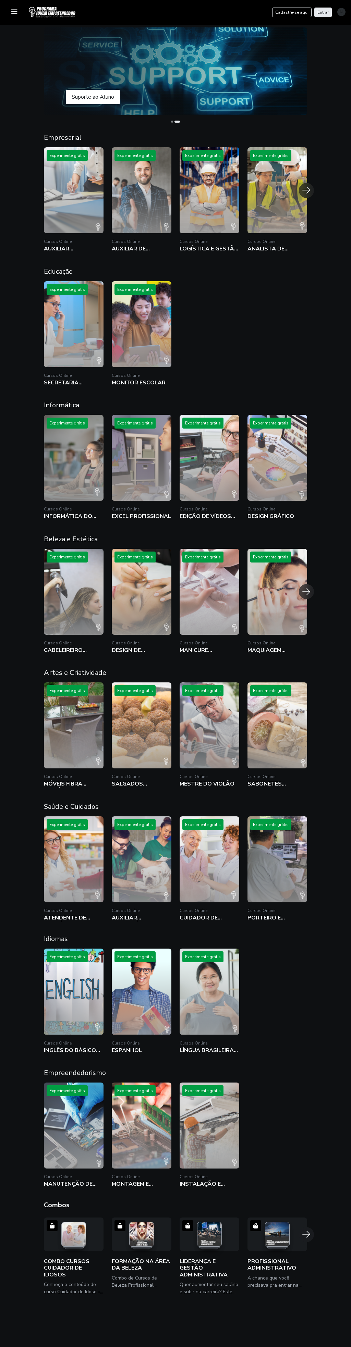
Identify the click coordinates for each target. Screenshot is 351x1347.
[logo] (56, 11)
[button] (175, 71)
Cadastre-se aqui (291, 12)
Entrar (323, 12)
